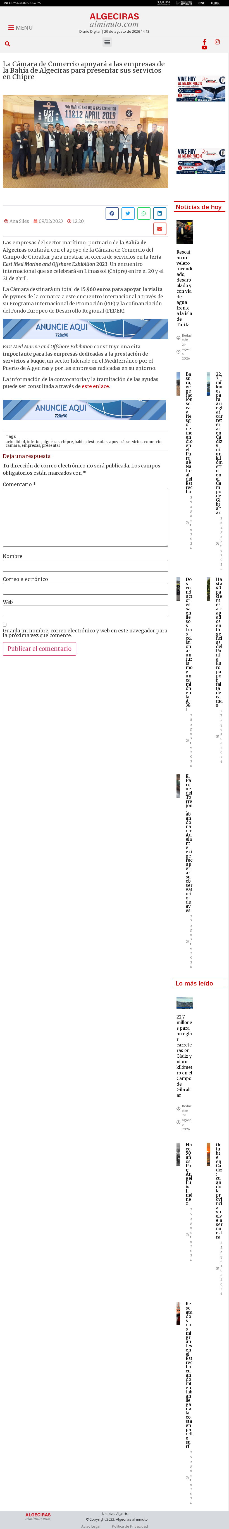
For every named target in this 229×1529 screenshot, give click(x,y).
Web (8, 602)
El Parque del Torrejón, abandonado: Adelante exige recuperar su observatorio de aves (189, 843)
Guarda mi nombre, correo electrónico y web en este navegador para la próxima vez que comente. (85, 633)
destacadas (97, 441)
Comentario (19, 484)
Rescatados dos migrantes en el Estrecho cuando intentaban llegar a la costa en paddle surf (189, 1375)
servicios (134, 441)
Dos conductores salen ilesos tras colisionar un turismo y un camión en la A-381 (189, 644)
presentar (51, 445)
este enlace (95, 386)
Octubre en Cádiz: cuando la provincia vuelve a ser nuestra (219, 1191)
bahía (80, 441)
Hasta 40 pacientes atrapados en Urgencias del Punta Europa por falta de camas (219, 642)
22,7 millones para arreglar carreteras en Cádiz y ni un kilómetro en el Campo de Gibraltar (219, 443)
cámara (13, 445)
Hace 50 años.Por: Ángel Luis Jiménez (189, 1174)
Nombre (12, 556)
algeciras (50, 441)
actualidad (15, 441)
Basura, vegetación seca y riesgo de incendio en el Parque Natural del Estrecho (189, 433)
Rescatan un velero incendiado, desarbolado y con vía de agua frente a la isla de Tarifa (184, 288)
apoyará (117, 441)
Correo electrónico (25, 579)
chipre (67, 441)
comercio (152, 441)
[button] (7, 43)
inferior (34, 441)
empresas (31, 445)
